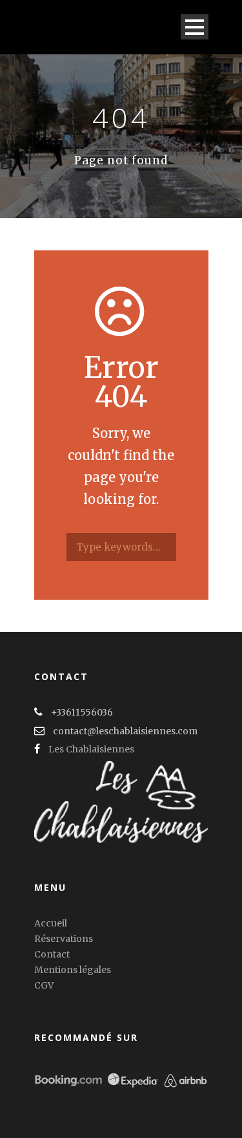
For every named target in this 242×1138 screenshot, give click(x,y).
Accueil (50, 923)
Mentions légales (72, 970)
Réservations (63, 939)
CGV (44, 985)
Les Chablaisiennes (91, 749)
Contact (52, 954)
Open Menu (194, 26)
